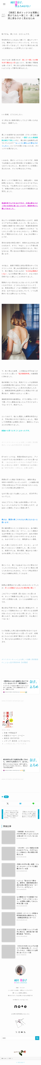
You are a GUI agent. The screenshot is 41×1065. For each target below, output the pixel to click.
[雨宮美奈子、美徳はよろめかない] (20, 4)
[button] (8, 803)
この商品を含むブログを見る (15, 744)
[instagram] (19, 1032)
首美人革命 (6, 730)
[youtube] (22, 1032)
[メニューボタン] (4, 4)
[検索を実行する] (37, 1038)
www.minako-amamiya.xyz (13, 701)
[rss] (25, 1032)
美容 (6, 797)
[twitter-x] (16, 1032)
